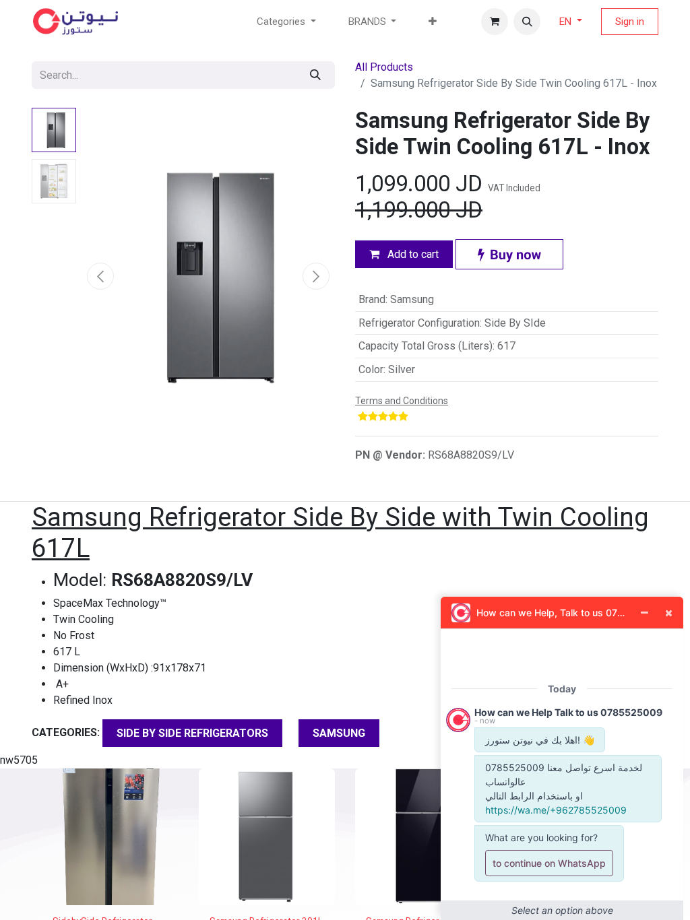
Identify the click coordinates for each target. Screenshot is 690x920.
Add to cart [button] (412, 254)
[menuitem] (432, 22)
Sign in (629, 21)
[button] (526, 21)
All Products (384, 67)
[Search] (315, 75)
